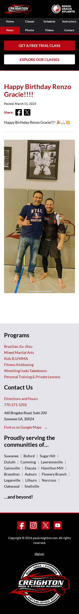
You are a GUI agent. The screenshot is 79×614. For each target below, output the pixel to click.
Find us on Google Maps (23, 427)
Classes (29, 21)
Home (10, 21)
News (9, 30)
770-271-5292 (15, 404)
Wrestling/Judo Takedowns (25, 370)
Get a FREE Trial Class (39, 45)
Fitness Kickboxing (19, 364)
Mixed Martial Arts (19, 352)
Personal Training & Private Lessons (32, 377)
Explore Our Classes (39, 59)
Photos (29, 30)
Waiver (39, 554)
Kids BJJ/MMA (16, 358)
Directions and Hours (21, 398)
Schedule (49, 21)
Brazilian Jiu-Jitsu (18, 346)
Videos (49, 30)
